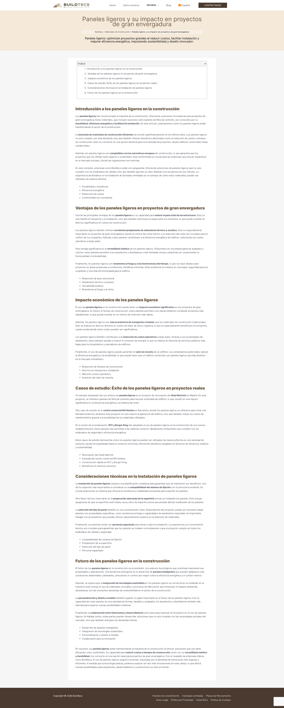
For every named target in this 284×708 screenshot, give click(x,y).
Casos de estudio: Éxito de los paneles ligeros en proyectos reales (122, 83)
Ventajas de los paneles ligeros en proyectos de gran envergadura (122, 73)
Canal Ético (202, 700)
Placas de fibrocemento (218, 695)
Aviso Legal (162, 700)
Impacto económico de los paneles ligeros (110, 78)
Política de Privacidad (182, 700)
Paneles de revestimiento (166, 695)
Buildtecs (99, 32)
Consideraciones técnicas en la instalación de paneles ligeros (120, 87)
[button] (205, 64)
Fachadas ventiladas (192, 695)
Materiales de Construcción (117, 32)
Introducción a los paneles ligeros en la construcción (114, 68)
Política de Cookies (221, 700)
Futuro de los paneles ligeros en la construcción (112, 92)
